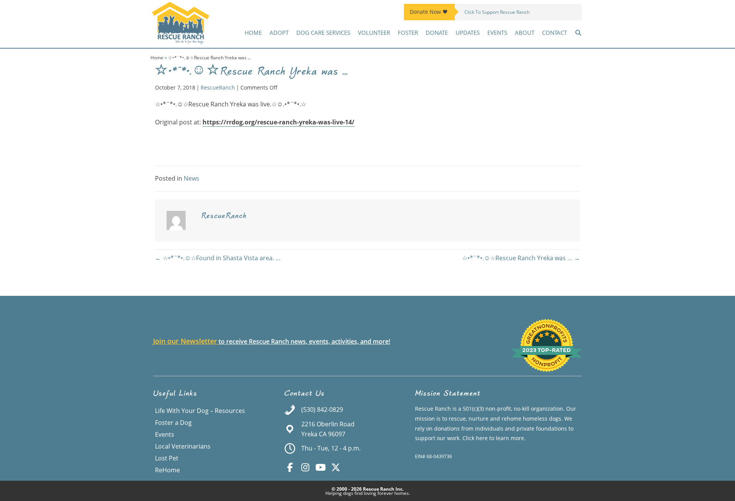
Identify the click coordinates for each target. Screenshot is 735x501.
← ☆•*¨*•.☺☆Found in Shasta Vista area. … (218, 258)
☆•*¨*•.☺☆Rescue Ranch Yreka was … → (521, 258)
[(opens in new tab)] (546, 370)
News (191, 178)
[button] (578, 32)
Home (156, 57)
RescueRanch (218, 87)
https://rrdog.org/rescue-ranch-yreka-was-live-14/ (278, 122)
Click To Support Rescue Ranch (496, 12)
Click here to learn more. (494, 438)
